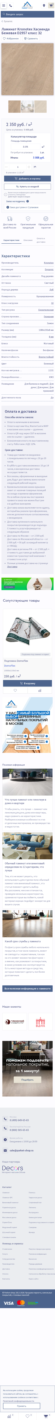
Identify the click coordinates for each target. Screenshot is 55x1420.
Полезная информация (37, 1254)
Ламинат (6, 1192)
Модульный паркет (9, 1227)
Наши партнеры (11, 1161)
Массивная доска (9, 1217)
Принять (21, 1405)
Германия (49, 316)
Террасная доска (35, 1197)
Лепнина (32, 1207)
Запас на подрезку (15, 201)
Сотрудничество (8, 1259)
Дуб (52, 289)
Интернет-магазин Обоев (13, 1172)
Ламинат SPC (7, 1197)
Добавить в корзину (29, 178)
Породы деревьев (35, 1264)
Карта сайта (33, 1279)
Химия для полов (35, 1217)
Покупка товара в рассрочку (40, 1249)
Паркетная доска (9, 1207)
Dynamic (49, 269)
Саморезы (33, 1227)
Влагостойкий (46, 356)
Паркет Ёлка (7, 1222)
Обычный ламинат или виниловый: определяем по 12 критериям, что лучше (25, 867)
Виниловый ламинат (10, 1202)
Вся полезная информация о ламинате (28, 988)
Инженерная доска (9, 1212)
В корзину (29, 683)
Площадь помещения (21, 141)
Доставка (12, 566)
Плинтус (32, 1192)
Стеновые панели (9, 1237)
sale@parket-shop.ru (21, 1150)
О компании (7, 1249)
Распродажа (34, 1212)
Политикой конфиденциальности (18, 1401)
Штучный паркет (8, 1232)
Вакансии (33, 1259)
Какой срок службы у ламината (23, 941)
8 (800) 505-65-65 (19, 1130)
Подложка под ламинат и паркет (41, 1222)
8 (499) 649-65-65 (19, 1120)
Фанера (32, 1232)
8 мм (51, 336)
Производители (8, 1264)
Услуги (5, 1254)
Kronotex (49, 262)
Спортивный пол (35, 1202)
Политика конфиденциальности (41, 1269)
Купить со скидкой (29, 186)
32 (52, 303)
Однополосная (46, 309)
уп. (35, 166)
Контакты (6, 1279)
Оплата (5, 1274)
